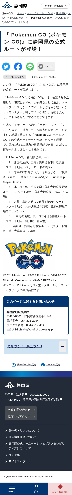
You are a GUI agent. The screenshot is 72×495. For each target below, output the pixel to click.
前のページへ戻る (26, 364)
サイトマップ (17, 461)
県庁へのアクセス (19, 416)
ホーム (20, 13)
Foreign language (53, 5)
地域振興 (61, 13)
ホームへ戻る (53, 364)
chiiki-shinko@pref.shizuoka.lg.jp (32, 329)
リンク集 (14, 455)
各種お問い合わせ (19, 409)
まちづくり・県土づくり (40, 13)
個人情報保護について (23, 436)
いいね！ (49, 66)
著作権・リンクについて (24, 430)
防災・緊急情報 (60, 491)
